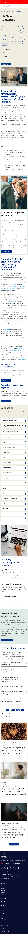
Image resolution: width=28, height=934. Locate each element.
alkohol (11, 301)
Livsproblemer (6, 472)
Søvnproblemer (6, 462)
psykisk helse (22, 359)
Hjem (2, 11)
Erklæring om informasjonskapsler (9, 932)
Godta (13, 929)
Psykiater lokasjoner (9, 11)
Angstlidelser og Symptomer (10, 823)
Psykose (4, 488)
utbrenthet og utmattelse (15, 350)
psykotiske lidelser (10, 288)
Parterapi (5, 519)
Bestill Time (5, 64)
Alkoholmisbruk (6, 467)
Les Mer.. (4, 757)
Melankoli (4, 782)
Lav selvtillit (5, 508)
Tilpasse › (14, 925)
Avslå (14, 922)
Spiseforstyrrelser (7, 436)
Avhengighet (6, 477)
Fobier (4, 503)
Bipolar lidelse (6, 452)
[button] (21, 6)
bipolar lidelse (12, 284)
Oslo (2, 898)
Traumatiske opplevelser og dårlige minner (12, 426)
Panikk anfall (6, 483)
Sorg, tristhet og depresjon (10, 431)
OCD (2, 286)
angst (24, 282)
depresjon (19, 282)
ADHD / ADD (6, 329)
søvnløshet (19, 348)
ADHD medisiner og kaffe (9, 743)
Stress (4, 457)
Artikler (3, 892)
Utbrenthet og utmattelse (9, 447)
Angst (4, 442)
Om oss (3, 888)
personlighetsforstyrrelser (12, 286)
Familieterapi (6, 513)
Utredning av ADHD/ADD (9, 420)
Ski (2, 901)
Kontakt (3, 890)
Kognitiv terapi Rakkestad (9, 498)
